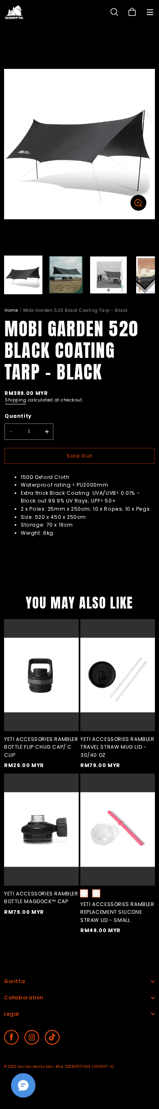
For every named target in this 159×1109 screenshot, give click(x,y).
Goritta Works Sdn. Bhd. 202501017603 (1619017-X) (66, 1066)
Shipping (15, 400)
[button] (150, 12)
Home (11, 310)
